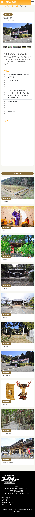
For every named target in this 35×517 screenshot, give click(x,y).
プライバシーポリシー (8, 505)
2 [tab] (13, 45)
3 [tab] (16, 45)
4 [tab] (19, 45)
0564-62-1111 (12, 493)
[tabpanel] (17, 33)
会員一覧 (4, 500)
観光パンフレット (7, 502)
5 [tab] (21, 45)
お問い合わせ (5, 498)
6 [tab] (24, 45)
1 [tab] (11, 45)
